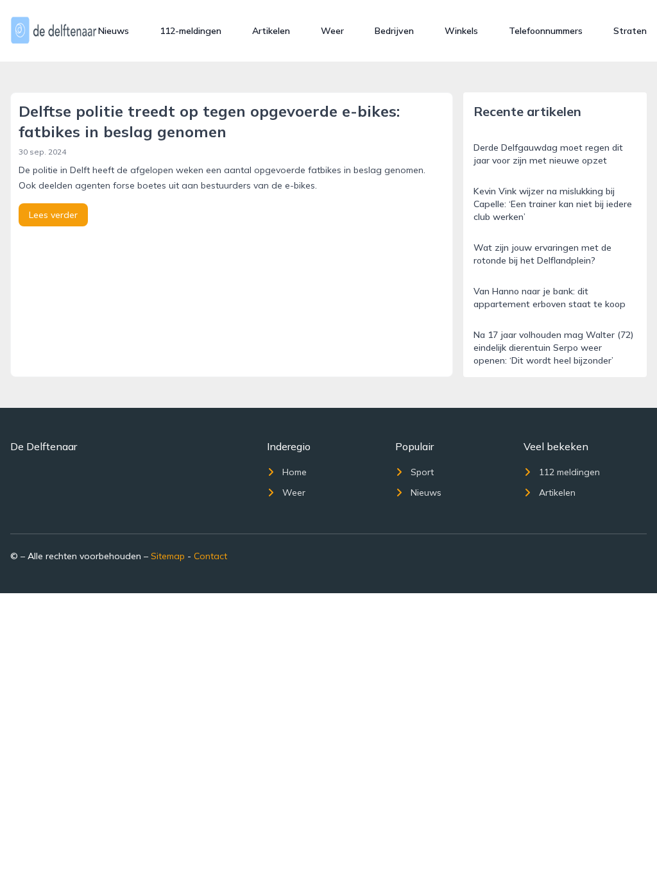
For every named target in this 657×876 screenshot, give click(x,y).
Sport (422, 472)
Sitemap (168, 556)
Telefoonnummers (546, 31)
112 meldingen (569, 472)
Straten (630, 31)
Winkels (461, 31)
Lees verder (53, 215)
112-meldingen (190, 31)
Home (294, 472)
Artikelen (271, 31)
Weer (332, 31)
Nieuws (113, 31)
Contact (210, 556)
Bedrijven (394, 31)
